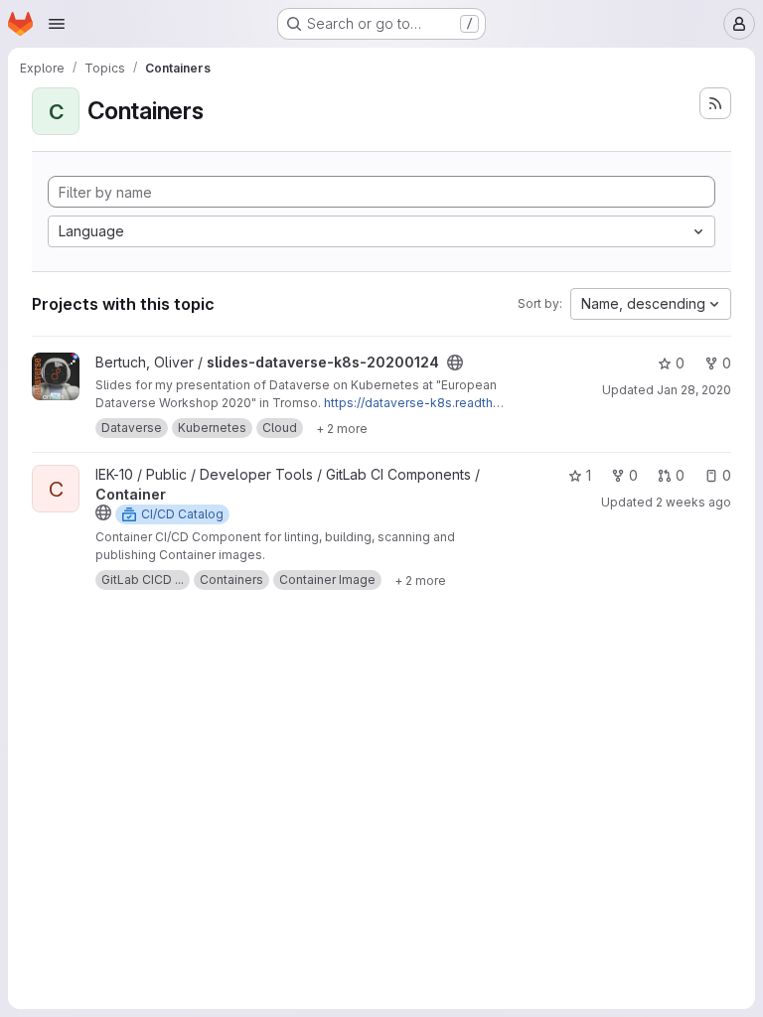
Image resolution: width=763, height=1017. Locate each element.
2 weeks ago (693, 502)
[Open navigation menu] (57, 24)
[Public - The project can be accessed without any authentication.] (455, 362)
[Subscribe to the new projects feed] (715, 103)
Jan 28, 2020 (694, 389)
